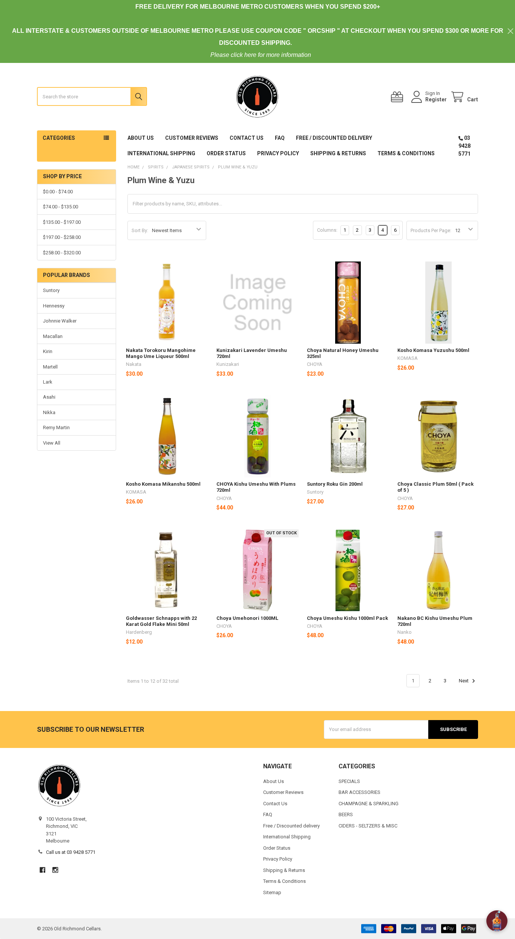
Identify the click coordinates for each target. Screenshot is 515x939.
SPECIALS (349, 781)
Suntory (51, 290)
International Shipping (161, 153)
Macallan (53, 336)
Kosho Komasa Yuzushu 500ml (433, 350)
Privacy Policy (278, 153)
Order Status (226, 153)
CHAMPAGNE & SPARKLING (369, 803)
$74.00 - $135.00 (60, 207)
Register (436, 99)
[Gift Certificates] (398, 97)
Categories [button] (59, 138)
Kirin (47, 351)
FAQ (280, 138)
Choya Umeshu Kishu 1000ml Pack (347, 618)
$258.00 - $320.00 (62, 252)
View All (51, 443)
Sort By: (140, 230)
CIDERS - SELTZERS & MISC (368, 826)
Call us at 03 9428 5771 (70, 852)
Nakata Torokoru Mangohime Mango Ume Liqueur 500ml (161, 353)
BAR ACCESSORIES (359, 792)
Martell (50, 367)
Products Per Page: (431, 230)
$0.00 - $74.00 (58, 191)
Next (464, 681)
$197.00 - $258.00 (62, 237)
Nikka (49, 412)
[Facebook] (42, 869)
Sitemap (272, 892)
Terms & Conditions (406, 153)
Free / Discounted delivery (334, 138)
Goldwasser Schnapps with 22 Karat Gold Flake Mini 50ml (161, 621)
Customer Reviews (191, 138)
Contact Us (247, 138)
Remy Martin (56, 427)
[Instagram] (55, 869)
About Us (140, 138)
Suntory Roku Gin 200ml (335, 484)
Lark (47, 382)
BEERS (346, 814)
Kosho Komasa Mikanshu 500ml (163, 484)
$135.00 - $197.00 (62, 222)
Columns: (327, 230)
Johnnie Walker (60, 321)
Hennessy (53, 306)
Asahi (49, 397)
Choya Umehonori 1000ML (247, 618)
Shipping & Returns (338, 153)
